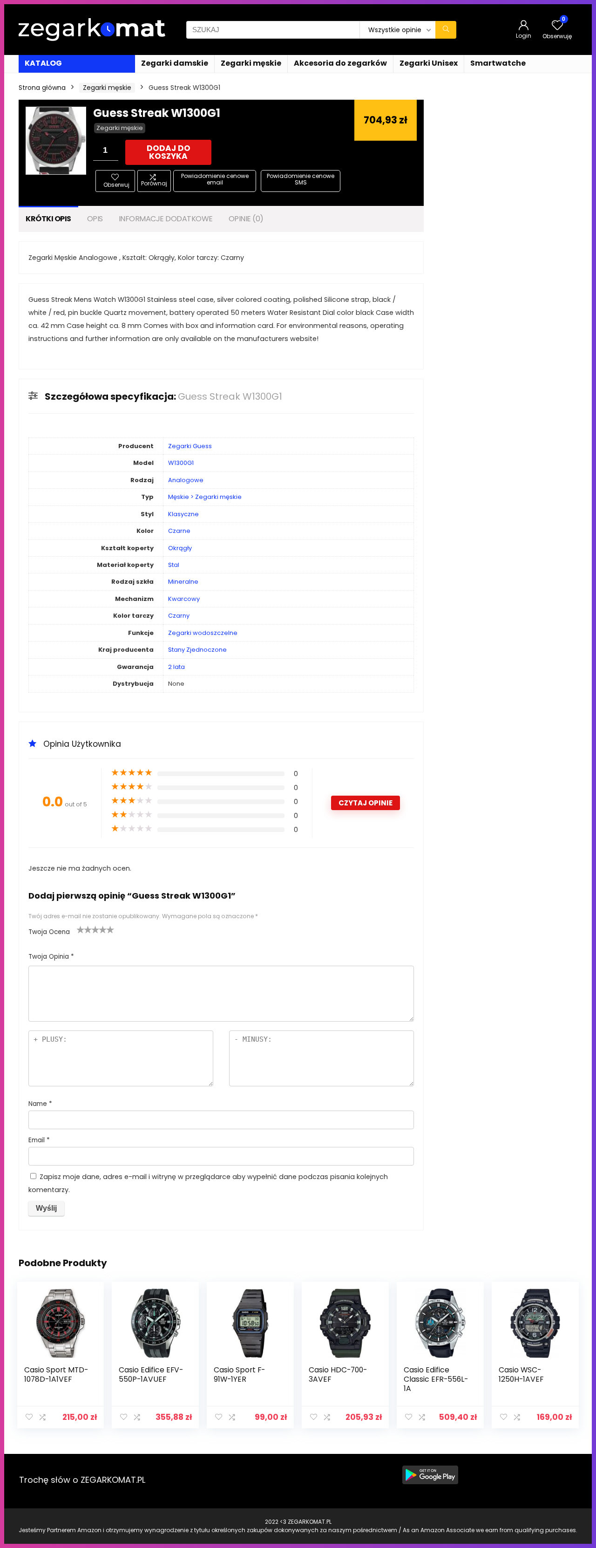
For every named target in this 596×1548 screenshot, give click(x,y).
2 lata (176, 666)
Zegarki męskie (251, 63)
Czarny (179, 615)
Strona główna (42, 87)
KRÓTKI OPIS (48, 218)
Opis (95, 218)
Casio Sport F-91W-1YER (239, 1374)
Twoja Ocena (49, 931)
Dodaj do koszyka (168, 152)
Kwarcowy (184, 598)
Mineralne (183, 581)
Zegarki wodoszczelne (202, 632)
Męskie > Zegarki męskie (205, 496)
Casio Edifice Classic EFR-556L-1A (436, 1379)
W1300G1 (181, 462)
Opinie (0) (246, 218)
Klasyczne (183, 514)
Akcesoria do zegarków (340, 63)
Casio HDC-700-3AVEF (338, 1374)
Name (40, 1103)
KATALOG (43, 63)
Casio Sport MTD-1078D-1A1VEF (56, 1374)
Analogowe (185, 480)
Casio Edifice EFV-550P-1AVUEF (151, 1374)
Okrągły (180, 548)
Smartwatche (498, 63)
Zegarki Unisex (429, 63)
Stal (173, 564)
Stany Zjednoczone (197, 649)
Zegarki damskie (174, 63)
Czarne (179, 530)
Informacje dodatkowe (166, 218)
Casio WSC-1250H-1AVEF (521, 1374)
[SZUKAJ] (445, 30)
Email (39, 1140)
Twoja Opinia (51, 956)
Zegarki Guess (190, 446)
